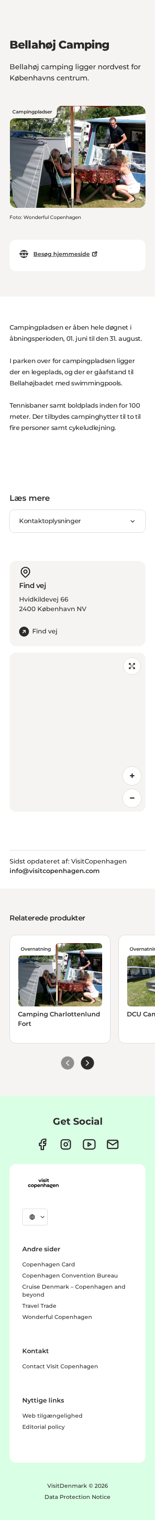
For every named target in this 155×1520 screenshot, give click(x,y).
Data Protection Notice (77, 1496)
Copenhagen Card (48, 1264)
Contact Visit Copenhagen (60, 1366)
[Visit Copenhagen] (43, 1183)
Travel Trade (39, 1305)
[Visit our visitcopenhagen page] (42, 1144)
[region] (77, 732)
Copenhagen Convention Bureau (70, 1275)
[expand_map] (132, 666)
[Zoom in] (131, 775)
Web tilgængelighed (52, 1415)
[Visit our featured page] (89, 1144)
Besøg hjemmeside (61, 254)
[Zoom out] (131, 798)
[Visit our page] (66, 1144)
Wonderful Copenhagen (57, 1317)
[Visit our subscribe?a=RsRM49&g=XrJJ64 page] (113, 1144)
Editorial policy (43, 1426)
